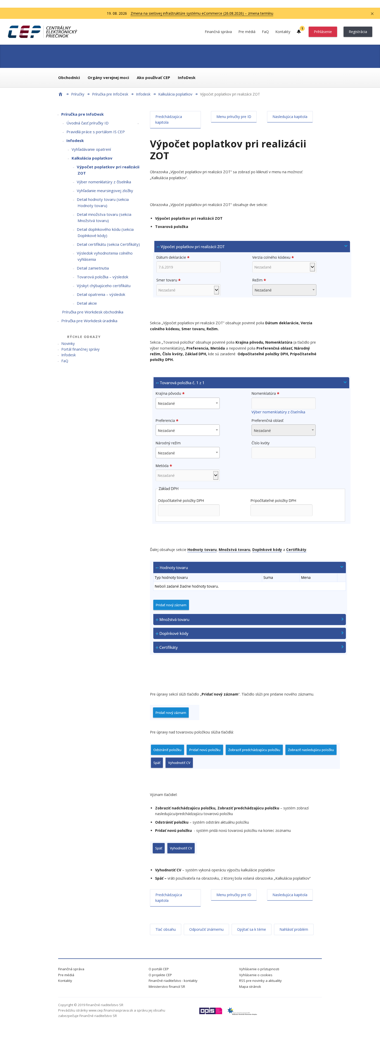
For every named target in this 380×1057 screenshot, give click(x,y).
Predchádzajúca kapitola (168, 119)
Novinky (68, 343)
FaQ (265, 31)
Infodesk (143, 94)
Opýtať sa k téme (251, 929)
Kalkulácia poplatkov (175, 94)
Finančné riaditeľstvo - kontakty (173, 980)
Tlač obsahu (165, 929)
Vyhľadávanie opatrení (91, 149)
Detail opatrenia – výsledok (101, 294)
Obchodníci (69, 77)
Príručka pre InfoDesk (110, 94)
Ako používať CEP (153, 77)
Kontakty (282, 31)
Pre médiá (246, 31)
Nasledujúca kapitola (289, 116)
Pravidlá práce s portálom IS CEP (95, 131)
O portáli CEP (159, 969)
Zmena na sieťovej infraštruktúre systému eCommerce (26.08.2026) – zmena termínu (202, 13)
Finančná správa (218, 31)
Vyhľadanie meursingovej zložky (105, 190)
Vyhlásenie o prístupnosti (259, 969)
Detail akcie (87, 303)
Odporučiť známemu (206, 929)
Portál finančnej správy (80, 349)
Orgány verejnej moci (108, 77)
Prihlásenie (323, 31)
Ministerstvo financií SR (167, 986)
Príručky (77, 94)
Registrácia (358, 31)
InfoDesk (186, 77)
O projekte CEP (160, 975)
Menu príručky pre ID (233, 116)
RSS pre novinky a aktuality (260, 980)
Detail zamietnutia (93, 268)
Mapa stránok (250, 986)
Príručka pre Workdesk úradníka (89, 320)
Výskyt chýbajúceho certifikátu (104, 285)
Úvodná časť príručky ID (87, 122)
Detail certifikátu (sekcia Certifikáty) (108, 244)
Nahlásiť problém (293, 929)
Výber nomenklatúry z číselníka (104, 181)
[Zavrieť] (372, 13)
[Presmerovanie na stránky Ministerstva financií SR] (210, 1013)
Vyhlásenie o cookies (255, 975)
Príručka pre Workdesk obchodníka (92, 311)
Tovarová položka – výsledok (102, 276)
